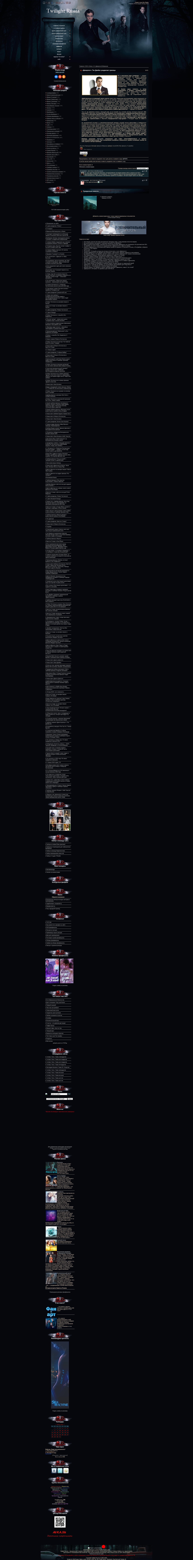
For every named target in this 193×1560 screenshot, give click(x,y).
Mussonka (100, 138)
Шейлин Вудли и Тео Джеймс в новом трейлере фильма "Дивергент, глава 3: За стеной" (109, 267)
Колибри (48, 1018)
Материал (100, 171)
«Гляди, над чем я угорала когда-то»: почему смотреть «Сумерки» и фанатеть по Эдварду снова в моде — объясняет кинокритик (58, 276)
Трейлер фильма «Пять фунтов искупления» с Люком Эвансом (54, 480)
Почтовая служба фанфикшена (55, 937)
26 (65, 1434)
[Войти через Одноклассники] (63, 76)
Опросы (49, 127)
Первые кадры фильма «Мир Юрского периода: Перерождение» (56, 425)
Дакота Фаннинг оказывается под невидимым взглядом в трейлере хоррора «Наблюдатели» (57, 577)
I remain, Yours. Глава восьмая (55, 1072)
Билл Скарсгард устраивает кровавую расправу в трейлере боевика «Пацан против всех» (58, 591)
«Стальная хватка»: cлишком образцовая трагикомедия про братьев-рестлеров (57, 719)
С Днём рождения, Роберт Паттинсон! (57, 496)
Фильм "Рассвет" (52, 103)
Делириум (49, 139)
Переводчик (88, 145)
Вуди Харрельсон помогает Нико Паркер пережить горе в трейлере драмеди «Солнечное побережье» (57, 700)
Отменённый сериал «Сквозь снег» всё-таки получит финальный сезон (57, 530)
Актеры (49, 107)
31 (60, 1437)
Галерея (49, 110)
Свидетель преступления (53, 1012)
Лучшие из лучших (51, 930)
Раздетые (49, 1038)
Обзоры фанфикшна (53, 116)
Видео (48, 122)
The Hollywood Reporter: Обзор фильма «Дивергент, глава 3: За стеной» (104, 255)
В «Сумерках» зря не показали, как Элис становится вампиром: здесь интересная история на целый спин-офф (57, 262)
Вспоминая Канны (51, 477)
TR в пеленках (51, 165)
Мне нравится (88, 149)
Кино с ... (49, 163)
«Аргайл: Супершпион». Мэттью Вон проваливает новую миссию (56, 628)
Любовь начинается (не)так (54, 1015)
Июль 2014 (60, 1424)
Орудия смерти (51, 133)
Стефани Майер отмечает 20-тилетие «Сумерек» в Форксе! (56, 250)
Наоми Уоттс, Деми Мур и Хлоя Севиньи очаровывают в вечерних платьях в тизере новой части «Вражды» (57, 781)
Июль (90, 66)
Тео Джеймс (130, 145)
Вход (143, 3)
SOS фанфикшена (51, 927)
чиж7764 (65, 1503)
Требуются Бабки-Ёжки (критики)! (55, 844)
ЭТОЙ (70, 1309)
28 (52, 1437)
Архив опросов (63, 1455)
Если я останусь (51, 148)
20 (67, 1432)
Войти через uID (60, 72)
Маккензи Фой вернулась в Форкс (55, 231)
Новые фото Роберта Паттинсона (55, 416)
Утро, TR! (49, 158)
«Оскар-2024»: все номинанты (55, 692)
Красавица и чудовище (53, 144)
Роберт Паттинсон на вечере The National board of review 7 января (57, 342)
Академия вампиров (52, 135)
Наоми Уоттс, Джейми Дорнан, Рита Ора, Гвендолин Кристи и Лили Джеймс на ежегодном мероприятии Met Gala (57, 503)
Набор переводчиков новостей (55, 853)
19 (65, 1432)
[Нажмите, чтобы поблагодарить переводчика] (83, 153)
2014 (86, 66)
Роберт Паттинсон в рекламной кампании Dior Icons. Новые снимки (57, 399)
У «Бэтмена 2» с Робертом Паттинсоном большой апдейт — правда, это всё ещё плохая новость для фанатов (57, 450)
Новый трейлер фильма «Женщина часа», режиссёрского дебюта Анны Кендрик (57, 410)
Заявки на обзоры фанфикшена (55, 943)
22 (55, 1434)
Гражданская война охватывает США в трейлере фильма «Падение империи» (56, 669)
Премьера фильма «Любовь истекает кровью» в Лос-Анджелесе (56, 560)
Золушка (49, 141)
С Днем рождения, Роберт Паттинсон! (57, 309)
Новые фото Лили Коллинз (53, 384)
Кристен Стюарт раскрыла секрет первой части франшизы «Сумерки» (57, 614)
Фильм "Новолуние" (52, 99)
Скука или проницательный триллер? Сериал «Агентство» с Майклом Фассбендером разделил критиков (56, 370)
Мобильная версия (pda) (97, 1554)
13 (67, 1430)
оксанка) (54, 1503)
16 (57, 1432)
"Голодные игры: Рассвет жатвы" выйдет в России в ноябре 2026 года (57, 246)
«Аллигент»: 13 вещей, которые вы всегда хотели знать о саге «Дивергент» (105, 251)
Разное (49, 182)
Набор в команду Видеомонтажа (55, 850)
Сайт (48, 124)
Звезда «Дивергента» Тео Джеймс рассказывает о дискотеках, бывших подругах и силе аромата (111, 252)
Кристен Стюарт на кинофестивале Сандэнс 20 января (55, 695)
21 (52, 1434)
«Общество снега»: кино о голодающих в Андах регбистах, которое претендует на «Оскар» (57, 714)
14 (52, 1432)
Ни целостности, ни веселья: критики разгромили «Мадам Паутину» (56, 636)
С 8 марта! (49, 228)
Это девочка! (50, 518)
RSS (147, 3)
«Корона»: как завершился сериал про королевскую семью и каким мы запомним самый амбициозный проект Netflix (57, 796)
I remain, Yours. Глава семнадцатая (56, 1056)
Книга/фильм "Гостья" (53, 105)
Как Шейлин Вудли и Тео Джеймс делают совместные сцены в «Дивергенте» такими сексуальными (112, 254)
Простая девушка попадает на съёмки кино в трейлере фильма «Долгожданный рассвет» (58, 652)
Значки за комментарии (53, 872)
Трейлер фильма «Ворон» (53, 538)
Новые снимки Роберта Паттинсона (56, 339)
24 (60, 1434)
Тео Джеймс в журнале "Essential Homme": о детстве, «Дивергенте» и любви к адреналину (109, 260)
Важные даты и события (54, 118)
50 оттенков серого (52, 146)
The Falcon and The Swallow (54, 1036)
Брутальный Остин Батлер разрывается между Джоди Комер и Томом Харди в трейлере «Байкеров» (57, 572)
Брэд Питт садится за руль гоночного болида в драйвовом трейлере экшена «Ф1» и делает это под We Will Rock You (57, 455)
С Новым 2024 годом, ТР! (53, 762)
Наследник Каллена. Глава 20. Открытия (57, 1067)
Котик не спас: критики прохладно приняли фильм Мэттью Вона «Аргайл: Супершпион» (58, 666)
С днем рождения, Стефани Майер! (56, 352)
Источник (82, 145)
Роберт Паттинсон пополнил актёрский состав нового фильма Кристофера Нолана (57, 365)
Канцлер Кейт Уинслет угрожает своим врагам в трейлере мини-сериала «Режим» (57, 656)
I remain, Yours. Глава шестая (54, 1078)
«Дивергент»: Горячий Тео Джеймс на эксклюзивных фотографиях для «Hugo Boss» (108, 264)
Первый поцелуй (51, 1005)
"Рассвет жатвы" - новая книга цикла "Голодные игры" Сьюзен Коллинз (56, 319)
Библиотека (50, 120)
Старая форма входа (60, 81)
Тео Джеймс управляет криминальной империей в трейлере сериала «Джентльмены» (56, 596)
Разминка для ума (52, 169)
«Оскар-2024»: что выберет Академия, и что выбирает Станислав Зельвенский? (57, 551)
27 (67, 1434)
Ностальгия (50, 156)
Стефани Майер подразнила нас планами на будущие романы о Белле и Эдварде (57, 242)
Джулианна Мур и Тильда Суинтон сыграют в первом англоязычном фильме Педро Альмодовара (58, 675)
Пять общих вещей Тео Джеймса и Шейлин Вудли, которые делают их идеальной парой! (109, 263)
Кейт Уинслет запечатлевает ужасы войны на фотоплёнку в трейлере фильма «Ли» (58, 511)
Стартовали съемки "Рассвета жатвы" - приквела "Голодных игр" (57, 289)
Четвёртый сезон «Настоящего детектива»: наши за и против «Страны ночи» (58, 582)
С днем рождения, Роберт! (53, 226)
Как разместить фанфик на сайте (55, 925)
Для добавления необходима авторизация (60, 1146)
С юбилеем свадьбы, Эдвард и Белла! (106, 197)
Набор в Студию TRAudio (53, 856)
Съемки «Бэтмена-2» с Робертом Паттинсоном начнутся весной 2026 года (57, 285)
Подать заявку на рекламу (60, 985)
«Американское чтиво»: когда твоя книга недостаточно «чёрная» (57, 618)
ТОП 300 (48, 922)
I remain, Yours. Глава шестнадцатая (56, 1059)
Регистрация (137, 3)
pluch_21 (60, 1503)
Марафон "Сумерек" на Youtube (55, 254)
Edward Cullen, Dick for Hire (54, 1028)
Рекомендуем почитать (53, 173)
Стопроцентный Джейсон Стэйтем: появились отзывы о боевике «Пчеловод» (57, 731)
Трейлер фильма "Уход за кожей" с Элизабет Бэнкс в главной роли (55, 459)
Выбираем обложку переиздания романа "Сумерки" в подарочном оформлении (57, 238)
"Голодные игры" (51, 129)
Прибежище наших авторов (54, 932)
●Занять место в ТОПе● (60, 1043)
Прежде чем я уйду (52, 154)
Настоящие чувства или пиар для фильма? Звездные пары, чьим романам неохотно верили (110, 241)
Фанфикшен (50, 112)
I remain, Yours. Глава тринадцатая (56, 1070)
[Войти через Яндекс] (60, 76)
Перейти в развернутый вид (60, 1149)
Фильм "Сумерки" (52, 97)
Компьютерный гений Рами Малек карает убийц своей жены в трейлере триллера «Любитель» (57, 360)
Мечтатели (49, 1041)
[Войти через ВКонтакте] (56, 76)
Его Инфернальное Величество (55, 1000)
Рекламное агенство (52, 175)
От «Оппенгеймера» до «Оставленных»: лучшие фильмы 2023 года (57, 771)
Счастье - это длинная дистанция (55, 1023)
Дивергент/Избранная (53, 137)
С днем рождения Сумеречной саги (56, 292)
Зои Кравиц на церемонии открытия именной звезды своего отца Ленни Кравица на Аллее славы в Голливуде (58, 535)
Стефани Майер (51, 92)
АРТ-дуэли (50, 180)
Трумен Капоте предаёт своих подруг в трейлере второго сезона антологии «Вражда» (57, 754)
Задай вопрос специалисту (54, 903)
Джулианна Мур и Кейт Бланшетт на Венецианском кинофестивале (56, 439)
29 (55, 1437)
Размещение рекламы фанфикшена (60, 1292)
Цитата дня (50, 161)
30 (57, 1437)
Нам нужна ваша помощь (53, 463)
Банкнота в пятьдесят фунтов (54, 1033)
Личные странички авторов (54, 945)
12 (65, 1430)
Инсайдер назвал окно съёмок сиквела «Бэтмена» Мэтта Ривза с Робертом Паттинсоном (57, 766)
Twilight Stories (50, 1025)
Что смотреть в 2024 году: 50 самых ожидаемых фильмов (56, 759)
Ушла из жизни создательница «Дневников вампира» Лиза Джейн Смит (58, 323)
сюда (124, 161)
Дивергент (124, 145)
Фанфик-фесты (50, 906)
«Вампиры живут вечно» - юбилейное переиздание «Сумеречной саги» (56, 327)
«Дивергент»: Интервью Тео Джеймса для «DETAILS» (99, 268)
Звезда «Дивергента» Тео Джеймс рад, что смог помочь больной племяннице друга (107, 258)
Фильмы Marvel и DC (53, 152)
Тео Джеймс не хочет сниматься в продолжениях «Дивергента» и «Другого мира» (107, 245)
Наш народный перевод (53, 908)
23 (57, 1434)
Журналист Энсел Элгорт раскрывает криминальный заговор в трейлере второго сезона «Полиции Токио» (57, 736)
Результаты (56, 1455)
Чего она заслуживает (52, 1007)
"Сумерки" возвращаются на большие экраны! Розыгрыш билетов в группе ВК (56, 234)
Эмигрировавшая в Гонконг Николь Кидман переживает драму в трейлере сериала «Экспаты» (58, 786)
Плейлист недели (52, 167)
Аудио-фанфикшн (52, 114)
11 (62, 1430)
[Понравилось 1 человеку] (81, 148)
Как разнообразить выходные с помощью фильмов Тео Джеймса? (102, 243)
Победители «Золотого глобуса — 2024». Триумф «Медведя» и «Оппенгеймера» (57, 744)
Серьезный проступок (52, 1010)
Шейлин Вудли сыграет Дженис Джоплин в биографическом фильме (57, 429)
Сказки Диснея (51, 150)
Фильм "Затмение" (52, 101)
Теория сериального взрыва (55, 171)
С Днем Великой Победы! (53, 498)
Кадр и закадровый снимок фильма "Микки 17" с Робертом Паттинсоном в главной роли (58, 387)
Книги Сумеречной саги (53, 95)
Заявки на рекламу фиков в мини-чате (60, 1148)
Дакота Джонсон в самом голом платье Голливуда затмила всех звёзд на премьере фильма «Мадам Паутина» (57, 641)
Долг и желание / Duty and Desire (55, 1002)
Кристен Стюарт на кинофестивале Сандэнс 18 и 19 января (55, 704)
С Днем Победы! (51, 312)
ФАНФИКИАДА (50, 869)
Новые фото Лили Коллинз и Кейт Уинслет (58, 436)
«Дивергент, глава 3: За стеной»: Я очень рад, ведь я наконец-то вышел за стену (107, 259)
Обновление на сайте (52, 223)
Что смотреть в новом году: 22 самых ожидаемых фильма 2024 (56, 740)
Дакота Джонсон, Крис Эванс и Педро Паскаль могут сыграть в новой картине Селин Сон (56, 647)
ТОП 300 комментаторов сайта (60, 209)
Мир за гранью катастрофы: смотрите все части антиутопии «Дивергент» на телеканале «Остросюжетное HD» (115, 244)
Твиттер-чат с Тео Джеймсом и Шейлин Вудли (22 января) (100, 266)
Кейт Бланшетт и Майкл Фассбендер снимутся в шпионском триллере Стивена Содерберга (57, 688)
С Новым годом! (51, 349)
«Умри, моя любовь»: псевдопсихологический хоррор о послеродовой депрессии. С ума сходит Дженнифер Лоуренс (56, 297)
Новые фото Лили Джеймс (53, 662)
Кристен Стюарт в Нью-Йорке (54, 541)
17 (60, 1432)
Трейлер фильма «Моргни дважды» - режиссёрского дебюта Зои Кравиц (56, 515)
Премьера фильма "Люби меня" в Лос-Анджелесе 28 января (56, 331)
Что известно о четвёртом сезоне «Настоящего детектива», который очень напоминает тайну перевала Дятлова (57, 776)
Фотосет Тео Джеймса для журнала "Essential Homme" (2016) (101, 262)
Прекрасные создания (53, 131)
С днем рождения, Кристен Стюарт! (56, 521)
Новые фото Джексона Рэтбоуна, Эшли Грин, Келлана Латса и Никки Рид (57, 466)
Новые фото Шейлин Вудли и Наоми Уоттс (58, 413)
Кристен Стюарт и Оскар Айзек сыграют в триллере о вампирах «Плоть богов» (57, 507)
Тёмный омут (50, 1030)
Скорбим (48, 526)
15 (55, 1432)
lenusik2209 (115, 145)
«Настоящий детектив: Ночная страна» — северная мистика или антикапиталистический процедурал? (57, 709)
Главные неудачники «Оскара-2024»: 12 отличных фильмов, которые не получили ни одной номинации (58, 556)
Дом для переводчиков (52, 935)
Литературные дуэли (53, 178)
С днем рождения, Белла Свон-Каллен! (57, 421)
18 (62, 1432)
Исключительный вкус (52, 1020)
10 (60, 1430)
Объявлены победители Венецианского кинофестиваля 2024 (57, 433)
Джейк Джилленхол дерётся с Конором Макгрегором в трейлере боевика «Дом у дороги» (57, 682)
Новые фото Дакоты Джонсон (54, 660)
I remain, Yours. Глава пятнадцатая (56, 1064)
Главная (131, 3)
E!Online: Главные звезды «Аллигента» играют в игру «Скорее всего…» (104, 256)
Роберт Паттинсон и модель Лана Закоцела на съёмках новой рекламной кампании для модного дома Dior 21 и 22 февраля (58, 605)
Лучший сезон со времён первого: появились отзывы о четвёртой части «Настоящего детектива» (56, 749)
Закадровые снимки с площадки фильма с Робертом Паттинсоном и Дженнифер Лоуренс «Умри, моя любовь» (58, 444)
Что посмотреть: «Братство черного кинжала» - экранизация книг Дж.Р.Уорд (56, 281)
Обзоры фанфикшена (52, 940)
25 (62, 1434)
